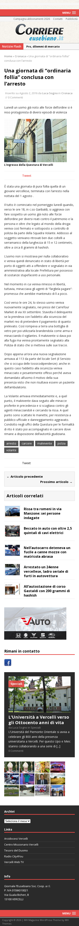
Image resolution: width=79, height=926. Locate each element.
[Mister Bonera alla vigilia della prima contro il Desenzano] (42, 794)
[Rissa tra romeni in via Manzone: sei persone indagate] (12, 515)
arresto (11, 443)
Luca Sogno (50, 93)
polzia (62, 443)
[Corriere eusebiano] (39, 32)
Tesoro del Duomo (16, 850)
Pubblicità (72, 19)
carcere (27, 443)
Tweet (26, 176)
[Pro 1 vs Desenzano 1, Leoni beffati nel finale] (11, 794)
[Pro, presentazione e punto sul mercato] (27, 782)
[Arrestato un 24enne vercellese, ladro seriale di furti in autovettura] (12, 573)
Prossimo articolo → (56, 482)
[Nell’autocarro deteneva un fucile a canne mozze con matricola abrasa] (12, 553)
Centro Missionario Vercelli (21, 844)
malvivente (44, 443)
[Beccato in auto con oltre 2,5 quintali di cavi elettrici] (12, 534)
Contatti (58, 19)
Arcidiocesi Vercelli (16, 838)
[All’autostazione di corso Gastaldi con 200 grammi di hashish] (12, 592)
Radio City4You (13, 856)
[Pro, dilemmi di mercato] (57, 770)
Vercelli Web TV (14, 862)
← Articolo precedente (25, 476)
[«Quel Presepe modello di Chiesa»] (27, 770)
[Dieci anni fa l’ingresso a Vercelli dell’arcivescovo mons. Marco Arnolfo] (11, 770)
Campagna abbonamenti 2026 (31, 19)
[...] (58, 746)
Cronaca (66, 93)
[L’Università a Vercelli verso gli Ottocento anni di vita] (39, 710)
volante (11, 450)
